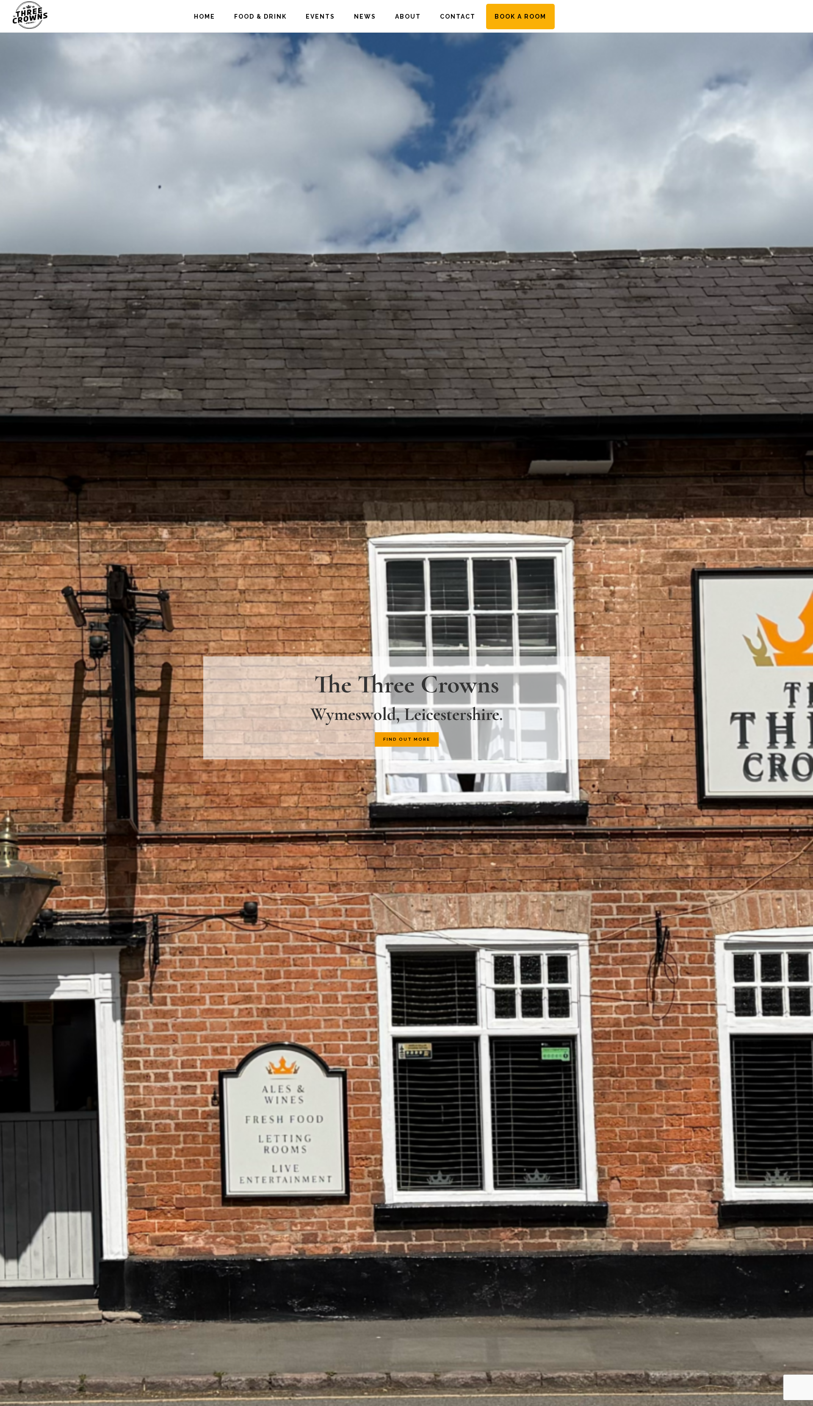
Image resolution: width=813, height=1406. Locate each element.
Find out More (406, 739)
